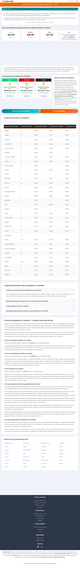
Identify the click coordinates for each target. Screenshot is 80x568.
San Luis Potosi (44, 460)
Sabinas (7, 231)
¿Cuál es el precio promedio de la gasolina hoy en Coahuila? (23, 290)
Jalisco (24, 453)
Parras (6, 213)
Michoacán (43, 453)
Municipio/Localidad (12, 126)
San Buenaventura (9, 244)
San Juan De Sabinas (10, 248)
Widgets (40, 520)
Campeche (61, 443)
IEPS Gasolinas (40, 516)
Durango (7, 450)
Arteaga (7, 135)
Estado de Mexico (27, 450)
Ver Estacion (10, 96)
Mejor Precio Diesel (72, 126)
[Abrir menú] (76, 1)
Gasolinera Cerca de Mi (40, 514)
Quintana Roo (26, 460)
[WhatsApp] (42, 547)
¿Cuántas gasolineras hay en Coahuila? (17, 306)
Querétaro (7, 460)
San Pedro (7, 253)
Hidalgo (7, 453)
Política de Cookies (40, 505)
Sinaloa (61, 460)
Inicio (4, 9)
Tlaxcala (61, 463)
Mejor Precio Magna (41, 126)
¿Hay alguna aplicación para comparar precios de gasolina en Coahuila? (27, 311)
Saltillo (6, 239)
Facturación (40, 529)
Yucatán (25, 467)
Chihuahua (43, 446)
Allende (7, 130)
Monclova (7, 183)
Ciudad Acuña (8, 144)
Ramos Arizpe (8, 226)
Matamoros (8, 178)
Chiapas (25, 446)
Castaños (7, 139)
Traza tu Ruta (40, 518)
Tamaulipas (43, 463)
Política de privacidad (40, 502)
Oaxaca (43, 456)
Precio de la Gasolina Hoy (40, 527)
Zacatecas (43, 467)
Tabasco (25, 463)
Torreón (7, 262)
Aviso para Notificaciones (40, 500)
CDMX (6, 446)
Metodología (40, 538)
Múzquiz (7, 196)
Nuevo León (26, 456)
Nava (6, 204)
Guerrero (61, 450)
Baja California (26, 443)
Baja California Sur (45, 443)
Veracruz (7, 467)
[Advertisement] (40, 54)
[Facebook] (38, 547)
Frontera (7, 161)
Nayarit (6, 456)
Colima (60, 446)
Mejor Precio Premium (57, 126)
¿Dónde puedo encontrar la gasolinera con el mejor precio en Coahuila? (27, 301)
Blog (40, 531)
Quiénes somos (40, 540)
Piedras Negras (9, 217)
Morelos (61, 453)
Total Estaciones (27, 126)
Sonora (6, 463)
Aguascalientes (8, 443)
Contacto (40, 507)
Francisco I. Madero (10, 157)
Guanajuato (44, 450)
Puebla (60, 456)
